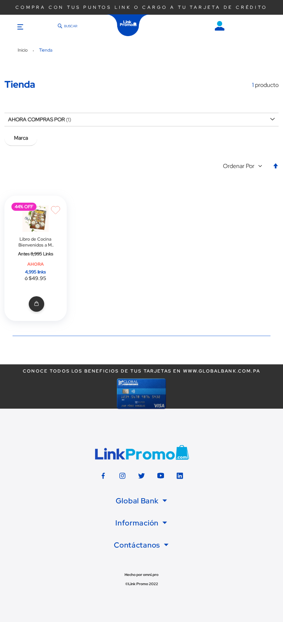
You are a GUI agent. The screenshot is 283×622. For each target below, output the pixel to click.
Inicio (23, 50)
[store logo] (128, 25)
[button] (244, 166)
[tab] (141, 500)
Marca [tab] (21, 137)
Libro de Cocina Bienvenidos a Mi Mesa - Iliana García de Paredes (35, 242)
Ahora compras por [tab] (36, 119)
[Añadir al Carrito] (35, 304)
